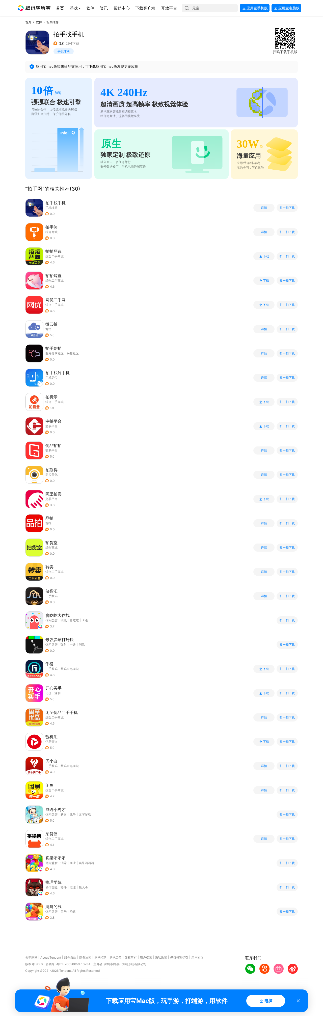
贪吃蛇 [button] (74, 620)
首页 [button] (28, 22)
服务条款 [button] (70, 957)
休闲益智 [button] (51, 620)
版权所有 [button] (131, 957)
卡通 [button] (85, 620)
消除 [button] (82, 644)
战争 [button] (73, 814)
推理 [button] (73, 887)
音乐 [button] (64, 911)
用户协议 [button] (197, 957)
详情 (264, 208)
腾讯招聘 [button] (100, 957)
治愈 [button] (73, 911)
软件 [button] (39, 22)
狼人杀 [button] (83, 887)
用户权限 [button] (146, 957)
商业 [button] (73, 863)
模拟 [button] (64, 620)
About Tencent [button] (50, 957)
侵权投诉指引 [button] (179, 957)
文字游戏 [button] (85, 814)
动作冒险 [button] (51, 887)
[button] (34, 8)
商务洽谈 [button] (85, 957)
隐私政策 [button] (161, 957)
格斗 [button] (64, 887)
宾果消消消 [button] (86, 863)
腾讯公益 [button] (116, 957)
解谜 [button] (64, 814)
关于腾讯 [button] (31, 957)
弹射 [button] (64, 644)
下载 (266, 256)
